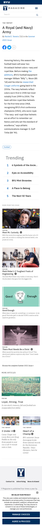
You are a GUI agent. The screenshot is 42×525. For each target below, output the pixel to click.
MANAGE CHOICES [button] (21, 514)
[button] (37, 492)
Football (7, 147)
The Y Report (7, 23)
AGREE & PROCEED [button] (21, 521)
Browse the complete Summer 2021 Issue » (18, 366)
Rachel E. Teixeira (12, 36)
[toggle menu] (36, 8)
